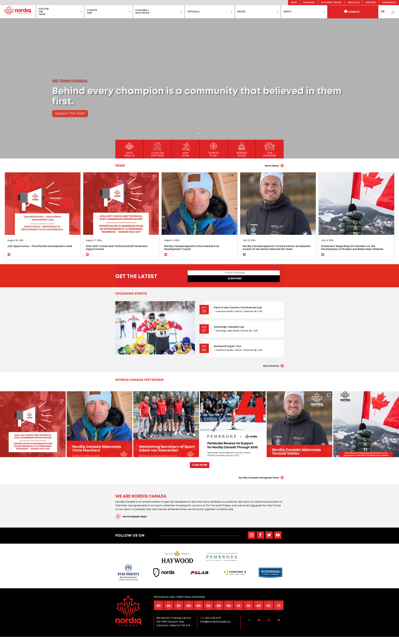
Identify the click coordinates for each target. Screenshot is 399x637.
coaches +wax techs (142, 11)
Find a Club (353, 2)
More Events (271, 366)
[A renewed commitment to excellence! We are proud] (233, 424)
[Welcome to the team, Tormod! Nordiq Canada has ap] (299, 424)
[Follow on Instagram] (251, 535)
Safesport (309, 2)
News (294, 2)
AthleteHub (92, 11)
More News (272, 166)
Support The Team (70, 111)
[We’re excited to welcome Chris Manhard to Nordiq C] (99, 424)
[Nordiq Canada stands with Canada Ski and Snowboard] (366, 424)
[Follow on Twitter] (269, 535)
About (287, 11)
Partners (371, 2)
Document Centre (331, 2)
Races (241, 11)
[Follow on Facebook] (260, 535)
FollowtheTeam (43, 11)
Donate (353, 12)
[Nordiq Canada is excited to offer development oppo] (33, 424)
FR (383, 11)
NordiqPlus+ (389, 2)
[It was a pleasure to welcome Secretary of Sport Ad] (166, 424)
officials (193, 11)
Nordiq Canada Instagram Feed (259, 478)
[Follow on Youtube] (277, 535)
